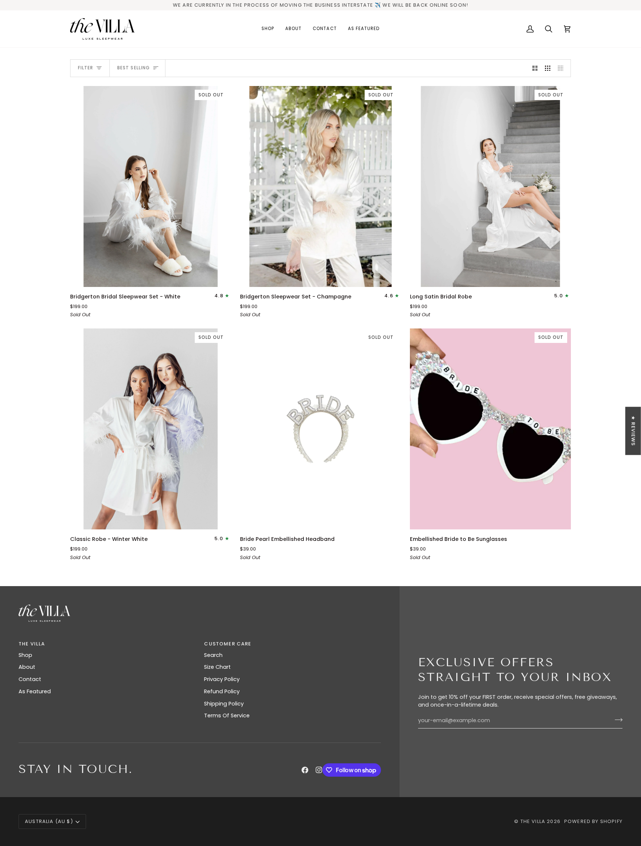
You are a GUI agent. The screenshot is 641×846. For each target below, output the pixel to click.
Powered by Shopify (593, 821)
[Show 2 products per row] (535, 68)
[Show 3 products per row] (547, 68)
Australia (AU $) (49, 821)
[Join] (616, 720)
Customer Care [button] (227, 643)
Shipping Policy (224, 703)
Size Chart (217, 667)
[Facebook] (305, 770)
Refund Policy (222, 691)
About (27, 667)
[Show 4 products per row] (562, 68)
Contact (30, 679)
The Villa (533, 821)
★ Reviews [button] (633, 431)
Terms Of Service (227, 715)
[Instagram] (319, 770)
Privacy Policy (222, 679)
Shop (25, 655)
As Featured (35, 691)
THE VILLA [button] (32, 643)
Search (213, 655)
